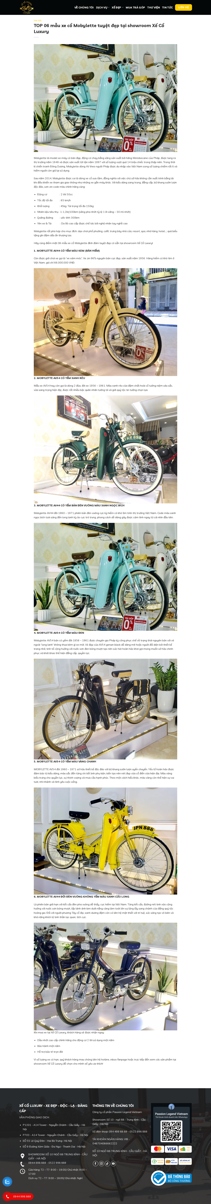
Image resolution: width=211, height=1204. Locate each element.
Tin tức (167, 7)
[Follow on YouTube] (113, 1163)
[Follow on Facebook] (95, 1163)
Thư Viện (153, 7)
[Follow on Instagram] (101, 1163)
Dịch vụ (101, 7)
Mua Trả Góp (135, 7)
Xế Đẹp (116, 7)
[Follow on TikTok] (107, 1163)
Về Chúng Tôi (84, 7)
